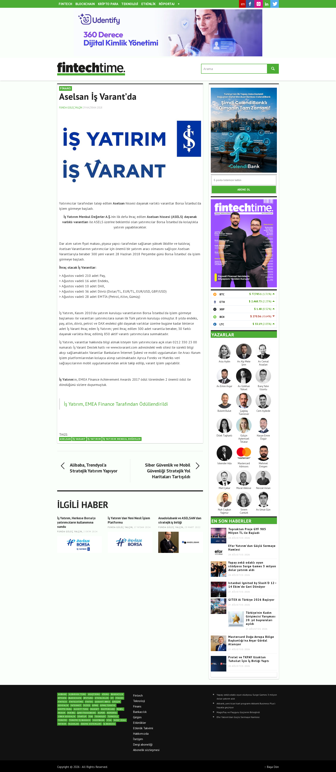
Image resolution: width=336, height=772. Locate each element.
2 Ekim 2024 (90, 531)
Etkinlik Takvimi (143, 728)
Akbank (62, 694)
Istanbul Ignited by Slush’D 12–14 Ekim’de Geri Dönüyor (252, 584)
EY (112, 698)
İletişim (138, 739)
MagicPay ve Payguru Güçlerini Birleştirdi (238, 712)
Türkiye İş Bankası (79, 720)
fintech (62, 701)
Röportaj (112, 713)
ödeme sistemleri (91, 724)
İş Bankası (109, 724)
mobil (120, 709)
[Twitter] (274, 4)
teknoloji (100, 716)
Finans (137, 706)
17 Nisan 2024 (142, 527)
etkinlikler (101, 698)
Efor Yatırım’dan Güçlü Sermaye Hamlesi (238, 717)
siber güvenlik (66, 716)
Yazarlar (73, 724)
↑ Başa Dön (271, 767)
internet (76, 705)
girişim (116, 701)
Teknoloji (139, 701)
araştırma (94, 694)
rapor (101, 713)
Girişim (137, 717)
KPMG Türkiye (108, 705)
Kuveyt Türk (81, 709)
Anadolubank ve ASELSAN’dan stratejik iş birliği (179, 520)
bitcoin (62, 698)
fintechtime (76, 701)
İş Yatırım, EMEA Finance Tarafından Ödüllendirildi (116, 404)
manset (94, 709)
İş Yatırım (94, 438)
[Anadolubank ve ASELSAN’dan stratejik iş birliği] (180, 542)
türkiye (62, 720)
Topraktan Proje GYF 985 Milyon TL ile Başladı (247, 531)
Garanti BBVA (102, 701)
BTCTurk (88, 698)
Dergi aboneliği (142, 744)
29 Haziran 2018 (92, 107)
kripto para (65, 709)
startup (82, 716)
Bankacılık (140, 712)
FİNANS (65, 88)
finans (119, 698)
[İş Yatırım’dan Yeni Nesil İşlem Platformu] (130, 542)
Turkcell (113, 716)
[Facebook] (250, 4)
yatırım (62, 724)
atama (105, 694)
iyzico (86, 705)
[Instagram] (258, 4)
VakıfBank (98, 720)
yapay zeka (120, 720)
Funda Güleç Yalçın (70, 107)
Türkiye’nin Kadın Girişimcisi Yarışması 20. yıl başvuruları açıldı (261, 618)
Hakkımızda (141, 733)
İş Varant (79, 438)
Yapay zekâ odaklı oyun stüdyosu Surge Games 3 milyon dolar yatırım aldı (252, 566)
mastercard (108, 709)
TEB (91, 716)
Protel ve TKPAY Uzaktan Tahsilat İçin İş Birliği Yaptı (248, 659)
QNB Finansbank (86, 713)
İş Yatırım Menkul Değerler (122, 438)
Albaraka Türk (77, 694)
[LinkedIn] (266, 4)
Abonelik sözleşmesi (146, 750)
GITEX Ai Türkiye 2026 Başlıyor (251, 600)
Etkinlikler (139, 723)
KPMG (95, 705)
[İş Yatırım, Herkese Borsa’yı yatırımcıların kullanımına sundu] (79, 544)
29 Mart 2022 (192, 527)
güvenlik (63, 705)
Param (61, 713)
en (243, 4)
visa (109, 720)
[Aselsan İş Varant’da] (130, 153)
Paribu (71, 713)
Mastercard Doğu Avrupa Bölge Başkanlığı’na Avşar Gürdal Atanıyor (251, 640)
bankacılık (117, 694)
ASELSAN (65, 438)
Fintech (138, 695)
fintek (89, 701)
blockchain (75, 698)
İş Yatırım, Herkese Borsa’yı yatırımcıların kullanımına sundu (76, 522)
